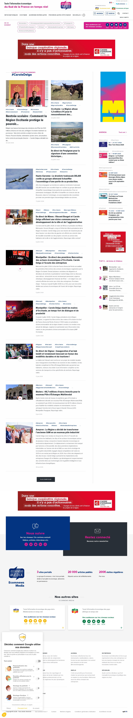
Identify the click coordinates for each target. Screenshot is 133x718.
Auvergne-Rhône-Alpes (38, 15)
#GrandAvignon (117, 151)
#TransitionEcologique (26, 27)
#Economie (35, 109)
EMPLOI (73, 670)
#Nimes (46, 210)
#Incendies (22, 23)
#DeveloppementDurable (58, 212)
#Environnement (12, 112)
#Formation (25, 112)
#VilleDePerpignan (116, 208)
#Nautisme (115, 140)
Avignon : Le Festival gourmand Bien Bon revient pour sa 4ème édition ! (116, 159)
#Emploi (74, 212)
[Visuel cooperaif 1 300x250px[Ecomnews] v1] (113, 242)
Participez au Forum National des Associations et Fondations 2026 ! (116, 199)
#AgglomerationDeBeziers (45, 387)
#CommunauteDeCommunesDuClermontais (45, 23)
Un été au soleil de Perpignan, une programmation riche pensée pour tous (116, 216)
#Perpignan (66, 144)
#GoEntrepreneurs (106, 170)
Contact (53, 711)
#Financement (51, 172)
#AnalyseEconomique (43, 253)
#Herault (39, 250)
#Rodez (54, 425)
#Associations (104, 189)
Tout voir (122, 132)
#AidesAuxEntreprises (55, 27)
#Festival (102, 208)
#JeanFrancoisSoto (62, 347)
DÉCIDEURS (106, 670)
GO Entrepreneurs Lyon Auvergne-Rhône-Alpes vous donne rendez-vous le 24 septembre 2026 (117, 179)
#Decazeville (51, 423)
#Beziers (39, 385)
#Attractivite (74, 147)
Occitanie (23, 15)
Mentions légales (65, 711)
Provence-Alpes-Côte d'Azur (60, 15)
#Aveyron (39, 423)
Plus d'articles (45, 479)
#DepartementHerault (44, 347)
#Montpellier (50, 250)
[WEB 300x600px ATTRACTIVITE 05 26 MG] (113, 97)
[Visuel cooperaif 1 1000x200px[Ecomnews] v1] (66, 49)
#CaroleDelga (22, 109)
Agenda (100, 13)
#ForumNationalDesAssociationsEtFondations (116, 191)
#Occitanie (10, 109)
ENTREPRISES (106, 653)
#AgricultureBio (57, 105)
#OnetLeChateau (42, 425)
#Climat (41, 27)
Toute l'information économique (26, 5)
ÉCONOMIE (43, 653)
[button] (84, 15)
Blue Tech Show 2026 (116, 145)
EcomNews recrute (105, 711)
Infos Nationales (11, 15)
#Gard (38, 210)
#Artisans (70, 27)
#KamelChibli (37, 112)
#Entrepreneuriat (105, 168)
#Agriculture (67, 103)
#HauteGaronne (41, 169)
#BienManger (104, 151)
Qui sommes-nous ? (41, 711)
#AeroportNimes (70, 210)
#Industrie (64, 172)
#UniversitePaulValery (26, 31)
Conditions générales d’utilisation (85, 711)
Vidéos (111, 13)
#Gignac (39, 344)
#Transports (68, 23)
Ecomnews (120, 4)
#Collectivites (73, 253)
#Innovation (103, 140)
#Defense (39, 172)
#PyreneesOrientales (58, 147)
